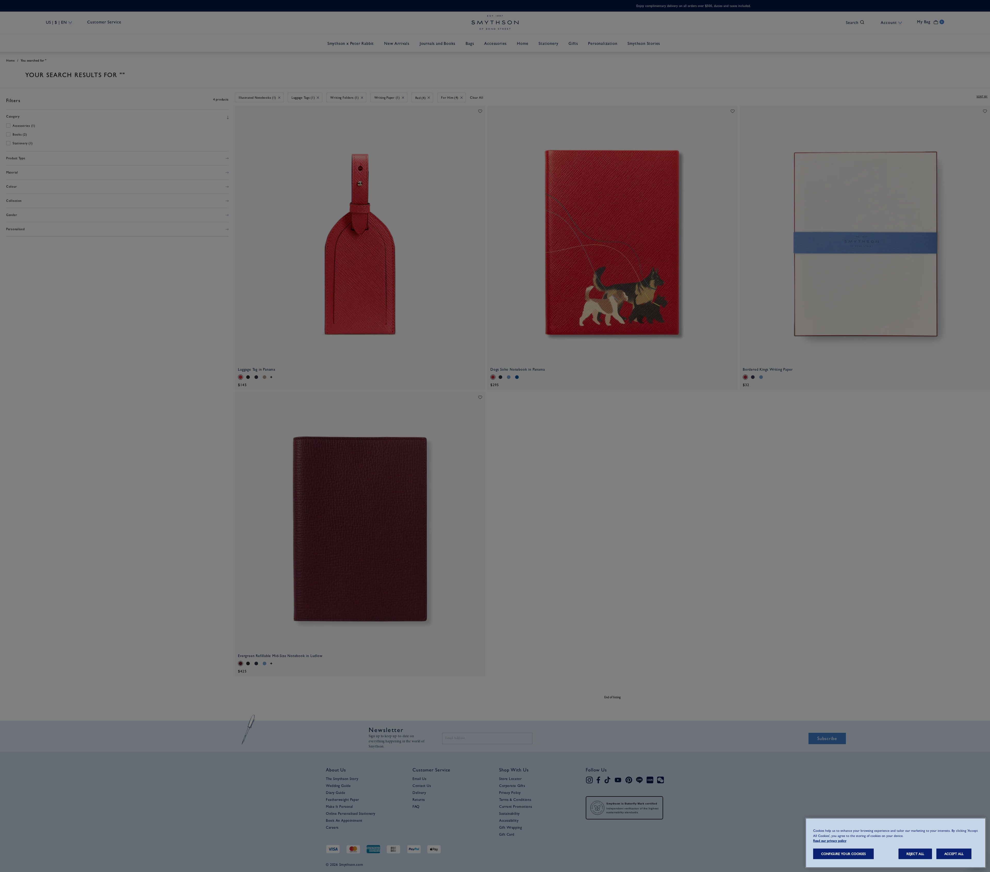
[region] (895, 843)
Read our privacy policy (829, 841)
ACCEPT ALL (953, 854)
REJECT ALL (915, 854)
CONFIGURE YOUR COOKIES (843, 854)
